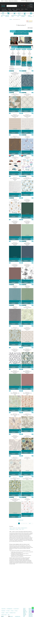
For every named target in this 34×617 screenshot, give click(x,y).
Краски (22, 9)
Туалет (20, 529)
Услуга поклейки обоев (30, 611)
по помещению (20, 31)
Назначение (3, 608)
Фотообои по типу (12, 612)
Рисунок (7, 612)
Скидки (20, 47)
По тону (16, 610)
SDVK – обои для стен (3, 6)
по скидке (21, 68)
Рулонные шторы (24, 615)
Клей (24, 616)
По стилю (7, 610)
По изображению (9, 608)
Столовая (17, 529)
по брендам (25, 33)
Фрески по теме (4, 614)
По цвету (3, 612)
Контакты (10, 10)
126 (31, 68)
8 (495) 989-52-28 (23, 0)
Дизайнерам (31, 616)
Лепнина (26, 9)
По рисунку (3, 610)
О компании (30, 613)
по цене (15, 68)
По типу (13, 31)
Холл (22, 529)
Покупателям (15, 10)
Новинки (14, 47)
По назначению (16, 608)
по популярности (12, 68)
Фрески (13, 9)
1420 (29, 523)
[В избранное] (14, 49)
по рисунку (29, 31)
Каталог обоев (4, 9)
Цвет (8, 614)
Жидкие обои (18, 9)
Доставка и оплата (4, 10)
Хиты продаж (27, 47)
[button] (10, 57)
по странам (17, 33)
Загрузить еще (20, 520)
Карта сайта (30, 615)
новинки (18, 68)
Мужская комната (12, 529)
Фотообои (9, 9)
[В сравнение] (13, 49)
